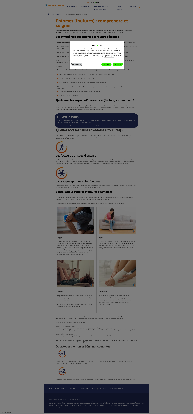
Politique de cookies (108, 56)
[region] (97, 55)
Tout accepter (118, 64)
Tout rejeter (106, 64)
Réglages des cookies (76, 64)
